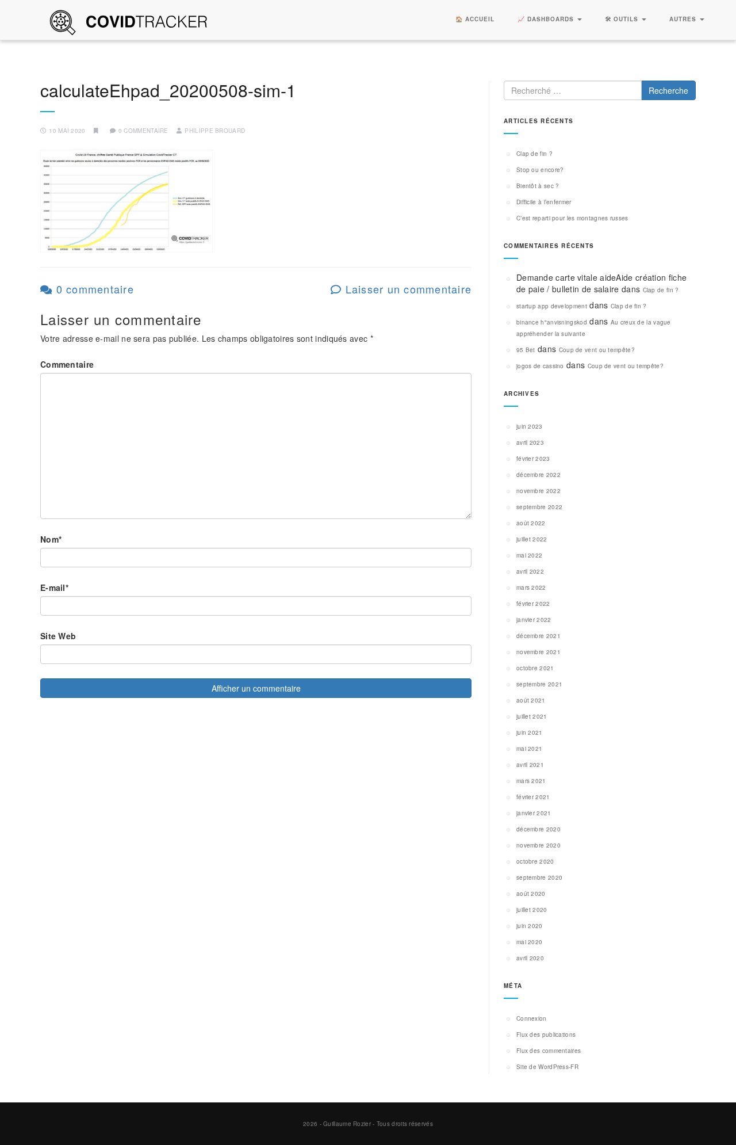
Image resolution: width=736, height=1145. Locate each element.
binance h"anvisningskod (551, 322)
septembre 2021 (539, 684)
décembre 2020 (538, 829)
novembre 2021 (538, 652)
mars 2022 (531, 587)
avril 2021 (530, 765)
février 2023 (533, 459)
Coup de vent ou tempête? (597, 350)
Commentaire (67, 364)
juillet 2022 (531, 539)
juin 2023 (529, 426)
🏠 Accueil (474, 19)
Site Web (58, 636)
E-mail (54, 587)
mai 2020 (529, 942)
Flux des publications (546, 1034)
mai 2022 (529, 555)
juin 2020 (529, 926)
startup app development (551, 306)
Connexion (531, 1018)
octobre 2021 (535, 668)
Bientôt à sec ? (537, 186)
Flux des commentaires (548, 1051)
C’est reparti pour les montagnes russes (572, 218)
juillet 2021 (531, 716)
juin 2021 (529, 732)
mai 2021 (529, 749)
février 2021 (533, 797)
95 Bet (525, 350)
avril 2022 (530, 571)
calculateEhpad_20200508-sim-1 (168, 90)
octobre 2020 (535, 861)
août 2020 (531, 894)
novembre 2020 (538, 845)
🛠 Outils (623, 19)
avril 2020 (530, 958)
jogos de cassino (540, 366)
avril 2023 (530, 442)
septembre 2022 (539, 507)
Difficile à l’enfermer (544, 202)
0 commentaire (93, 288)
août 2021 (531, 700)
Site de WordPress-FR (547, 1067)
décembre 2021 (538, 636)
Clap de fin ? (534, 154)
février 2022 (533, 604)
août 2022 (531, 523)
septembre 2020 (539, 877)
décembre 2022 (538, 475)
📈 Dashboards (547, 19)
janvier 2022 (533, 620)
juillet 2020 (531, 910)
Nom (51, 539)
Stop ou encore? (540, 170)
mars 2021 (531, 781)
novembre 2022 (538, 491)
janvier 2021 (533, 813)
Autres (684, 19)
